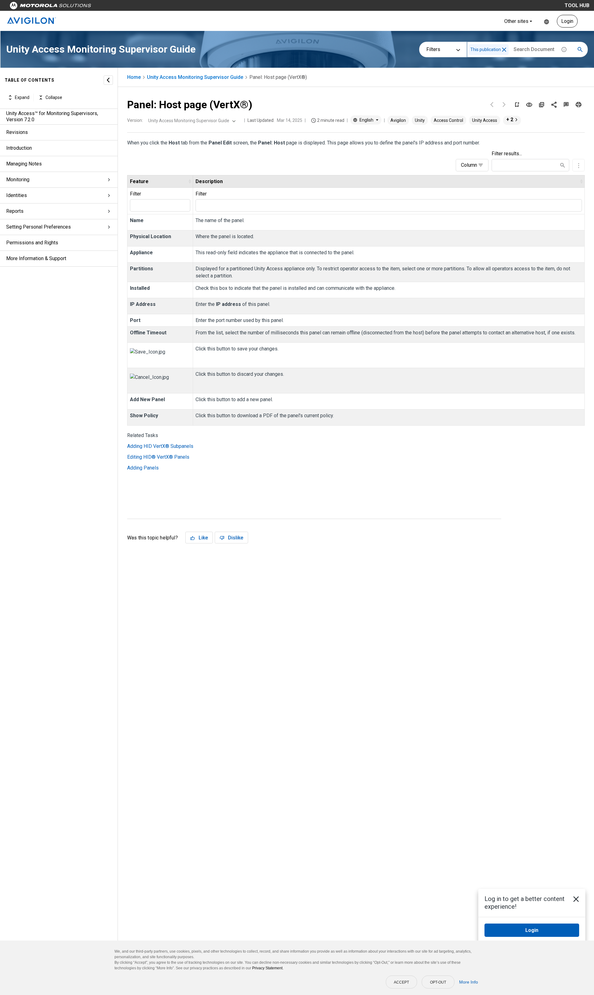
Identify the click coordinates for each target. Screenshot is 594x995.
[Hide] (108, 80)
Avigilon (398, 120)
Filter (135, 194)
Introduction (19, 148)
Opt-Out (438, 982)
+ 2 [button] (509, 119)
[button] (504, 49)
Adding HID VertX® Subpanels (160, 446)
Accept (401, 982)
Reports (15, 211)
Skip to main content (118, 7)
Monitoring (17, 179)
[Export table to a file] (578, 165)
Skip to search (162, 7)
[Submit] (562, 165)
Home (134, 77)
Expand (22, 97)
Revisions (17, 132)
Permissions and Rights (32, 243)
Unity (420, 120)
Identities (16, 195)
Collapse (53, 97)
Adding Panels (143, 468)
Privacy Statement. (267, 968)
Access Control (448, 120)
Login (567, 21)
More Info (468, 982)
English (546, 21)
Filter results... (507, 154)
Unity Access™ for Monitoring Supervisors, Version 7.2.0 (52, 116)
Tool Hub (577, 5)
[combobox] (191, 121)
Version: (135, 120)
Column (469, 165)
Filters (433, 49)
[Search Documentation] (580, 49)
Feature (139, 181)
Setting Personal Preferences (38, 227)
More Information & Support (36, 258)
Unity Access (484, 120)
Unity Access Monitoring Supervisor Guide (195, 77)
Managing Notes (24, 164)
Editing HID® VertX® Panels (158, 457)
